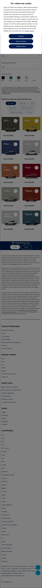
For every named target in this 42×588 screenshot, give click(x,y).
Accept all (21, 36)
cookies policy (29, 31)
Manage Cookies (21, 46)
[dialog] (21, 294)
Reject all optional (21, 41)
